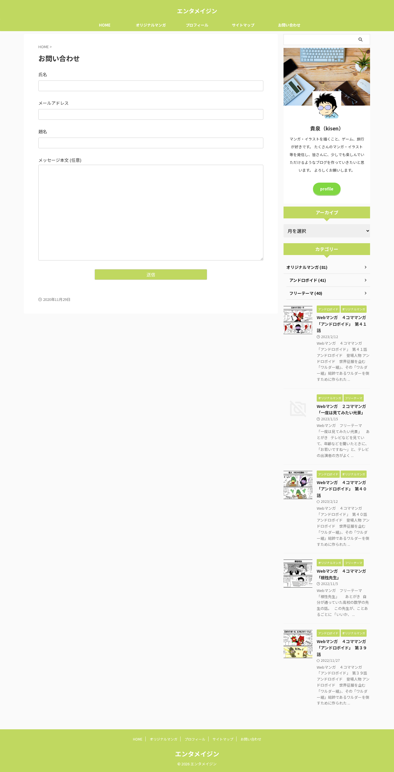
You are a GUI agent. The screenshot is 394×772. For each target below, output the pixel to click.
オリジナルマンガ (151, 25)
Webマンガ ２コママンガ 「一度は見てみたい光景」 (343, 409)
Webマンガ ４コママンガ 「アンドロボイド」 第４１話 (343, 323)
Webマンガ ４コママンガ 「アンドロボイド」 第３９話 (343, 647)
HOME (104, 25)
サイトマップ (243, 25)
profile (326, 189)
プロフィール (197, 25)
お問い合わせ (289, 25)
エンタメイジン (197, 11)
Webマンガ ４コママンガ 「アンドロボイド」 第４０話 (343, 488)
